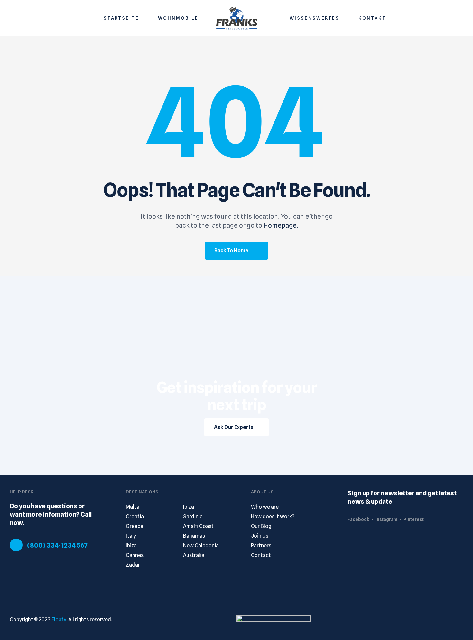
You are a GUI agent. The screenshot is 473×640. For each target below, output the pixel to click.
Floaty (58, 619)
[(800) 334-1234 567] (16, 545)
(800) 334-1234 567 (57, 545)
